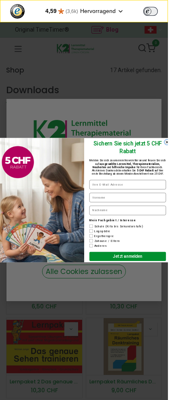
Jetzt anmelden (127, 256)
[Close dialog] (167, 142)
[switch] (150, 11)
